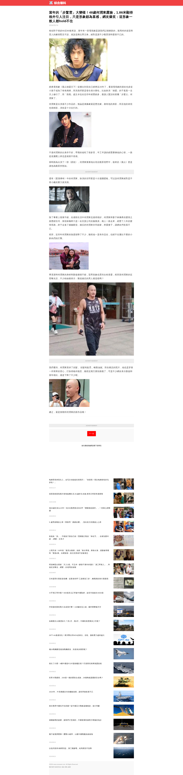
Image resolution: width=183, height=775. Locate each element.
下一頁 (91, 433)
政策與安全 (58, 767)
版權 (69, 767)
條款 (63, 767)
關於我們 (51, 767)
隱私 (66, 767)
